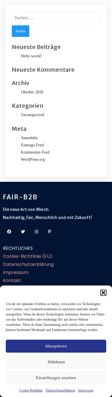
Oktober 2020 (32, 92)
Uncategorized (32, 115)
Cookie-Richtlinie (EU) (27, 256)
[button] (103, 293)
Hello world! (31, 56)
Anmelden (29, 138)
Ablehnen (56, 362)
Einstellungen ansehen (56, 377)
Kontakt (12, 280)
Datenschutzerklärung (60, 390)
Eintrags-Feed (32, 145)
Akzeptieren (56, 346)
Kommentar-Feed (35, 152)
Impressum (85, 390)
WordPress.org (33, 159)
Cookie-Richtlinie (31, 390)
